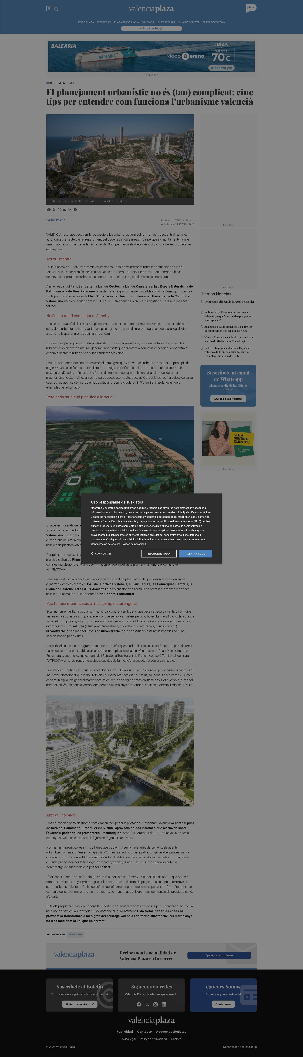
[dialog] (151, 528)
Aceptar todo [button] (195, 553)
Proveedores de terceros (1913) (182, 521)
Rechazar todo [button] (159, 553)
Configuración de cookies (105, 543)
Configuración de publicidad (122, 539)
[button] (101, 554)
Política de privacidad (134, 543)
